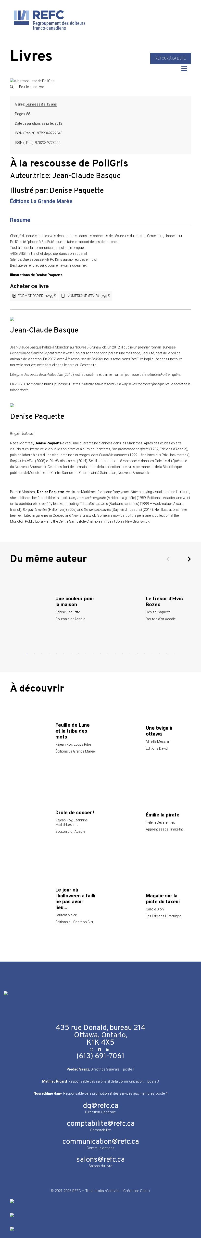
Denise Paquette (77, 191)
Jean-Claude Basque (86, 176)
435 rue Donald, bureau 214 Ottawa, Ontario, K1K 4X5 (100, 1035)
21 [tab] (174, 653)
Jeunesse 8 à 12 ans (41, 104)
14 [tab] (122, 653)
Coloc (145, 1191)
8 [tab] (78, 653)
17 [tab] (144, 653)
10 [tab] (93, 653)
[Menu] (184, 68)
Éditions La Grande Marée (41, 201)
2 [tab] (34, 653)
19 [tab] (159, 653)
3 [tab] (41, 653)
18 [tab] (152, 653)
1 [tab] (27, 653)
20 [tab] (166, 653)
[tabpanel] (55, 608)
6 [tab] (63, 653)
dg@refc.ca (100, 1106)
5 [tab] (56, 653)
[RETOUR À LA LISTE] (170, 63)
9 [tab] (85, 653)
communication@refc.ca (100, 1142)
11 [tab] (100, 653)
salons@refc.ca (100, 1159)
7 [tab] (71, 653)
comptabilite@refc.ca (101, 1124)
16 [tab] (137, 653)
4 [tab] (49, 653)
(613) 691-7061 (100, 1056)
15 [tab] (129, 653)
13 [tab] (115, 653)
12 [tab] (107, 653)
